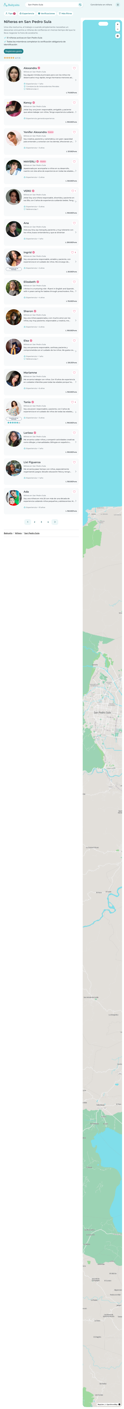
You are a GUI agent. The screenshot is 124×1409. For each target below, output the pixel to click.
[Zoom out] (117, 29)
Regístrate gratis (13, 51)
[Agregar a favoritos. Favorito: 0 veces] (74, 68)
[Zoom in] (117, 24)
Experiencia (28, 13)
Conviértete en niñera (101, 5)
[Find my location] (117, 35)
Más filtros (66, 13)
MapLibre (101, 1404)
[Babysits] (11, 5)
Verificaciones (47, 13)
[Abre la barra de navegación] (118, 4)
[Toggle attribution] (119, 1404)
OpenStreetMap (112, 1404)
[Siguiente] (54, 522)
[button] (102, 739)
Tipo (11, 13)
